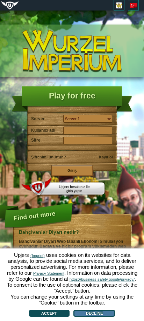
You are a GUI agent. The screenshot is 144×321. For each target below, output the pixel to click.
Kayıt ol (106, 157)
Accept (49, 313)
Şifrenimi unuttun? (48, 157)
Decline (94, 313)
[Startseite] (72, 51)
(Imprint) (37, 255)
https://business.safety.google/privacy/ (102, 279)
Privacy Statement (48, 273)
